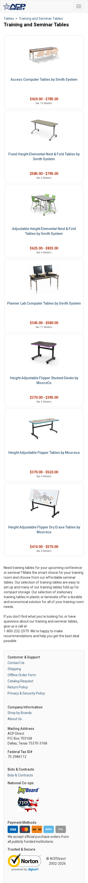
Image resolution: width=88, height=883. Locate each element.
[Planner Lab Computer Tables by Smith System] (44, 279)
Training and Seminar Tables (41, 18)
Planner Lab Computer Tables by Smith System (44, 303)
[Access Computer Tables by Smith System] (44, 55)
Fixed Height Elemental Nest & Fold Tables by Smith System (44, 156)
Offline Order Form (22, 675)
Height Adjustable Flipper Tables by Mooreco (44, 453)
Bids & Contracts (20, 775)
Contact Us (16, 663)
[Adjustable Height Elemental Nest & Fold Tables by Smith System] (44, 205)
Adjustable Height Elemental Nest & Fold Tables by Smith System (44, 231)
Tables (9, 18)
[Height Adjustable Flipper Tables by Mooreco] (44, 429)
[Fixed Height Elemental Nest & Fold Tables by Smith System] (44, 130)
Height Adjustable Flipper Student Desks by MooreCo (44, 380)
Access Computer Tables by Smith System (44, 79)
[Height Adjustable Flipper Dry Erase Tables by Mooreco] (44, 503)
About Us (15, 719)
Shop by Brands (20, 713)
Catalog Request (20, 681)
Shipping (14, 669)
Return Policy (18, 687)
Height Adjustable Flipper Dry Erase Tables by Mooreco (44, 529)
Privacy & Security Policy (26, 693)
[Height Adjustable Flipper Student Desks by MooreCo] (44, 354)
